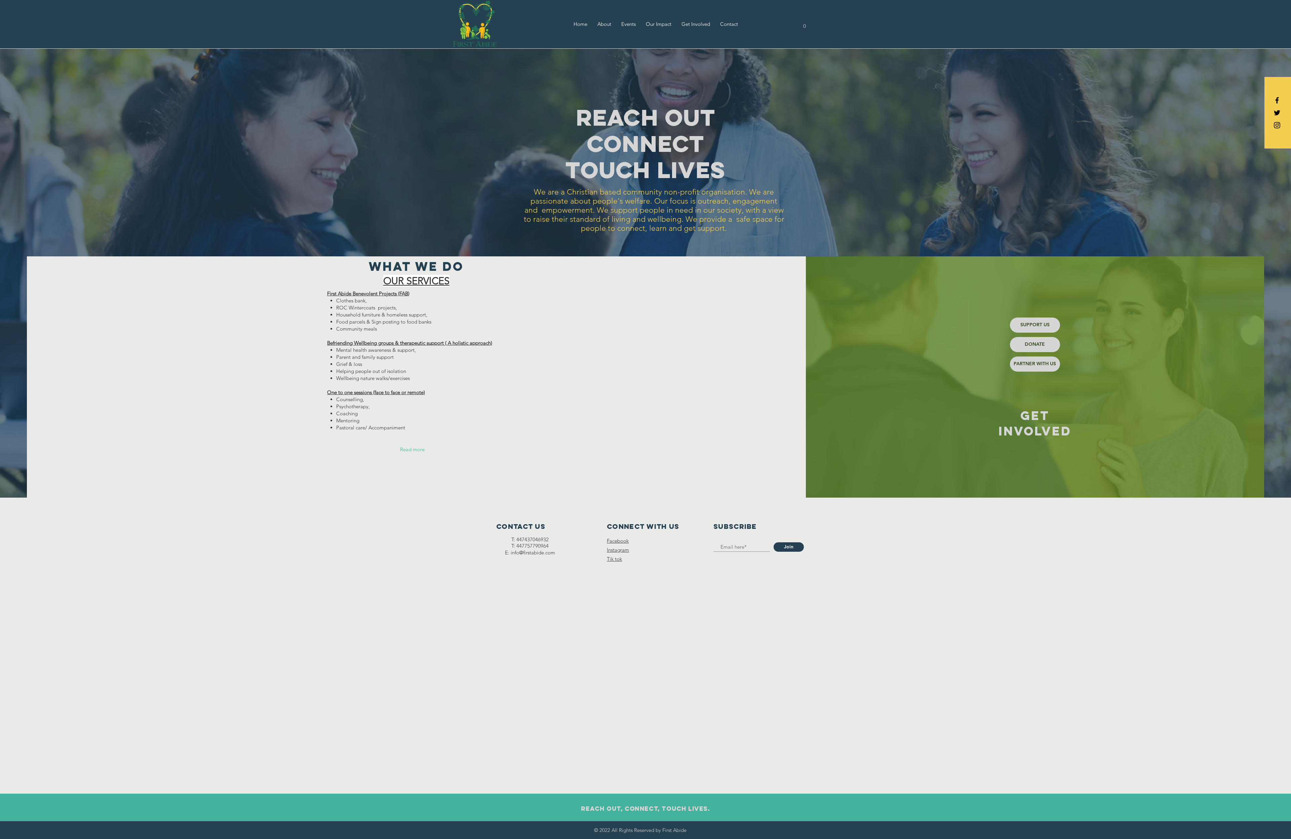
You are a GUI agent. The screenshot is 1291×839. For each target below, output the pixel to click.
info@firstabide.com (533, 552)
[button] (804, 24)
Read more (412, 449)
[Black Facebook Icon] (1277, 100)
